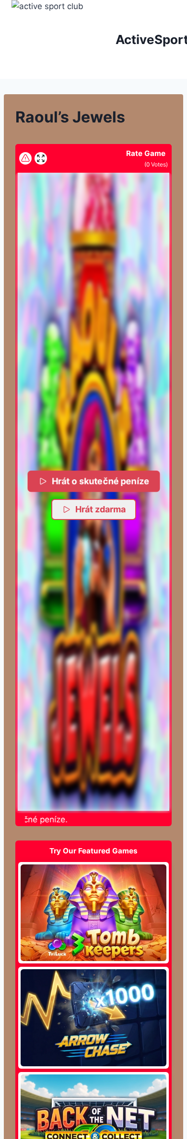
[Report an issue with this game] (25, 158)
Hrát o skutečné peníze (101, 481)
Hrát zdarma (100, 509)
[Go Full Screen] (41, 158)
